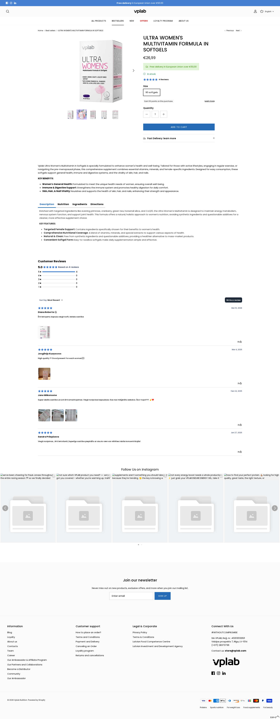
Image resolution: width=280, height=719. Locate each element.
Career (11, 655)
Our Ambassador (16, 678)
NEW (132, 20)
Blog (9, 632)
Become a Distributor (18, 669)
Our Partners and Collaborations (24, 664)
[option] (101, 70)
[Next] (133, 70)
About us (12, 641)
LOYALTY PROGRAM (163, 20)
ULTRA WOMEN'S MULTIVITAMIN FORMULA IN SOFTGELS (80, 30)
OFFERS (144, 20)
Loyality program (85, 650)
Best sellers (50, 30)
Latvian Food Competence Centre (151, 641)
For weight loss (233, 707)
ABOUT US (184, 20)
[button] (275, 717)
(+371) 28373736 (220, 645)
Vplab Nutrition (20, 700)
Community (13, 673)
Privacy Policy (140, 632)
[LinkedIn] (15, 3)
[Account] (254, 11)
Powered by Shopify (36, 700)
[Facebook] (7, 3)
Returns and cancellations (90, 655)
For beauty (268, 707)
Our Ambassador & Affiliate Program (27, 659)
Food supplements (251, 707)
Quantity (148, 108)
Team (10, 650)
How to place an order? (88, 632)
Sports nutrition (217, 707)
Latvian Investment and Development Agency (158, 646)
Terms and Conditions (88, 637)
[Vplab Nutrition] (140, 11)
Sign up (162, 596)
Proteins (203, 707)
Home (40, 30)
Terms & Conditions (143, 637)
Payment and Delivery (87, 641)
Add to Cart (179, 127)
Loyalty (11, 637)
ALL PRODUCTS (98, 20)
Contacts (12, 646)
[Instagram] (11, 3)
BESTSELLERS (118, 20)
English (268, 11)
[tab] (47, 204)
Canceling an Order (86, 646)
